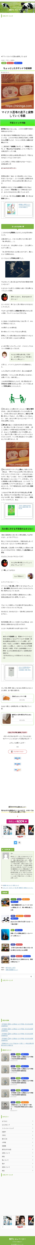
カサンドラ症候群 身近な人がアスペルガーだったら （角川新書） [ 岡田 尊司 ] (25, 669)
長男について (16, 885)
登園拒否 (21, 887)
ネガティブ (11, 887)
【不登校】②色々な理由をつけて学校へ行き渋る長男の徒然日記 (17, 1034)
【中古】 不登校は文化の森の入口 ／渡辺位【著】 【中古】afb (25, 507)
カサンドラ (5, 887)
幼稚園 (4, 885)
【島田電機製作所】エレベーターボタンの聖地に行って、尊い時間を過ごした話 (22, 907)
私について (9, 885)
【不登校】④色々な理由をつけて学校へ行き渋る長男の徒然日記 (17, 1025)
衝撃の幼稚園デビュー (12, 970)
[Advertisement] (17, 36)
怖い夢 (16, 887)
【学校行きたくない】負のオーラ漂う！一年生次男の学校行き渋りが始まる (17, 1044)
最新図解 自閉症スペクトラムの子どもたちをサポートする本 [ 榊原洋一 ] (24, 206)
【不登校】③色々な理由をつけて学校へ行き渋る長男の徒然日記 (17, 1030)
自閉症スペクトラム (28, 887)
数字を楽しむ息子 (10, 967)
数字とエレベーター (17, 10)
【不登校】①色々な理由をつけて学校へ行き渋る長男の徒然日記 (17, 1039)
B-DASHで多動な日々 (17, 1241)
